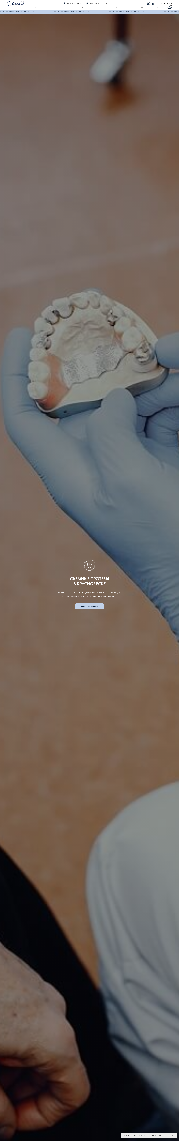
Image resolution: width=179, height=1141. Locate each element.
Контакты (160, 8)
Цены (117, 8)
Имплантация (68, 8)
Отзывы (130, 8)
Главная (10, 8)
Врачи (84, 8)
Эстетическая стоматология (44, 8)
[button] (89, 606)
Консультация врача (101, 8)
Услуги (23, 8)
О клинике (145, 8)
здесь (159, 1135)
